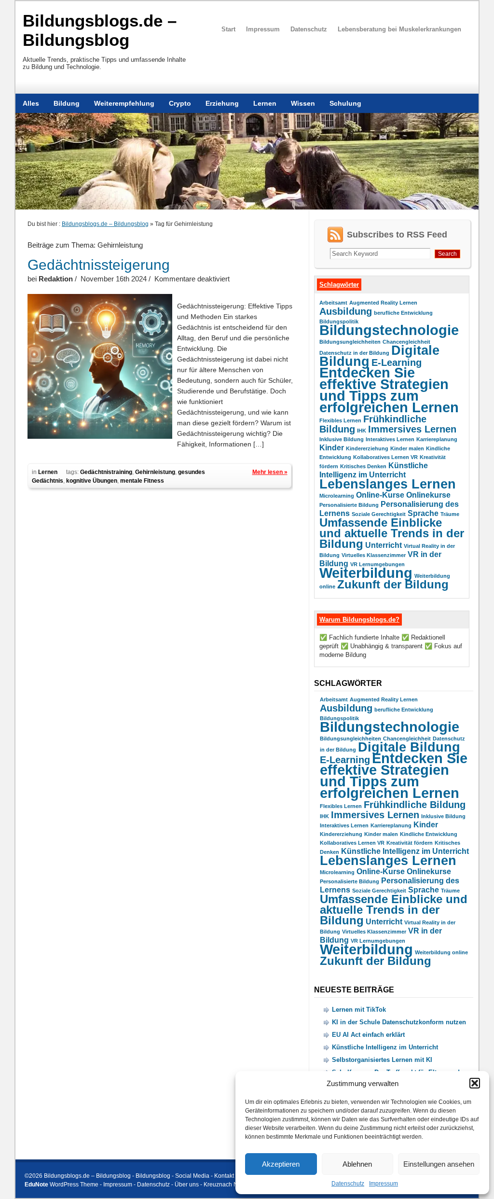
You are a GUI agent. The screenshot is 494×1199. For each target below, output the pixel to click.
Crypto (180, 103)
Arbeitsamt (333, 303)
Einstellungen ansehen (438, 1164)
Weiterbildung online (441, 952)
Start (228, 29)
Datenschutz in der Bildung (354, 353)
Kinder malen (407, 448)
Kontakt (224, 1175)
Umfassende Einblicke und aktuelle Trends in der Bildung (391, 533)
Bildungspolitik (338, 321)
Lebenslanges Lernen (387, 483)
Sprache (423, 513)
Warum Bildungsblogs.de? (359, 619)
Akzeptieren (281, 1164)
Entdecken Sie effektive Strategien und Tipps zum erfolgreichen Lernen (389, 389)
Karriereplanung (436, 439)
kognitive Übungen (91, 480)
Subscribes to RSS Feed (397, 234)
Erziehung (222, 103)
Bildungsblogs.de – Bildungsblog (100, 30)
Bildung (67, 103)
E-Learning (396, 362)
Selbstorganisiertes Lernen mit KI (382, 1059)
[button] (475, 1083)
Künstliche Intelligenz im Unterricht (405, 851)
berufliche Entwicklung (403, 313)
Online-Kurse (380, 495)
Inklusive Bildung (341, 439)
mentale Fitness (142, 480)
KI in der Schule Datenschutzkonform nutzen (399, 1022)
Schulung (345, 103)
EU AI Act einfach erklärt (368, 1034)
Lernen (264, 103)
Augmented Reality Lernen (383, 303)
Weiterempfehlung (124, 103)
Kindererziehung (367, 448)
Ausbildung (345, 311)
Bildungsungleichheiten (350, 342)
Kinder (331, 448)
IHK (361, 430)
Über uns (187, 1184)
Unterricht (383, 545)
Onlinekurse (428, 495)
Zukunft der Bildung (393, 584)
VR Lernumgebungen (377, 564)
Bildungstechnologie (389, 330)
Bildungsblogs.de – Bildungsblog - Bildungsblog (107, 1175)
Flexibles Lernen (340, 420)
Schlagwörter (339, 284)
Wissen (303, 103)
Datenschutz (347, 1183)
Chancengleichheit (406, 342)
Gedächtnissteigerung (98, 265)
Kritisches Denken (363, 466)
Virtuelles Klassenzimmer (374, 555)
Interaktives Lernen (390, 439)
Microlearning (336, 496)
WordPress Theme (74, 1184)
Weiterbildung (365, 573)
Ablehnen (357, 1164)
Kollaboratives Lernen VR (385, 457)
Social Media (192, 1175)
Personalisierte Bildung (349, 505)
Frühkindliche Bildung (415, 804)
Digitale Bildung (409, 746)
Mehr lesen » (270, 472)
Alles (31, 103)
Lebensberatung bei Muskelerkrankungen (399, 29)
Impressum (383, 1183)
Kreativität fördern (409, 843)
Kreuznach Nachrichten (234, 1184)
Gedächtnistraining (106, 472)
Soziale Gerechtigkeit (379, 514)
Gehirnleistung (155, 472)
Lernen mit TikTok (359, 1009)
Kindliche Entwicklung (428, 834)
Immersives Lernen (412, 428)
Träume (449, 514)
